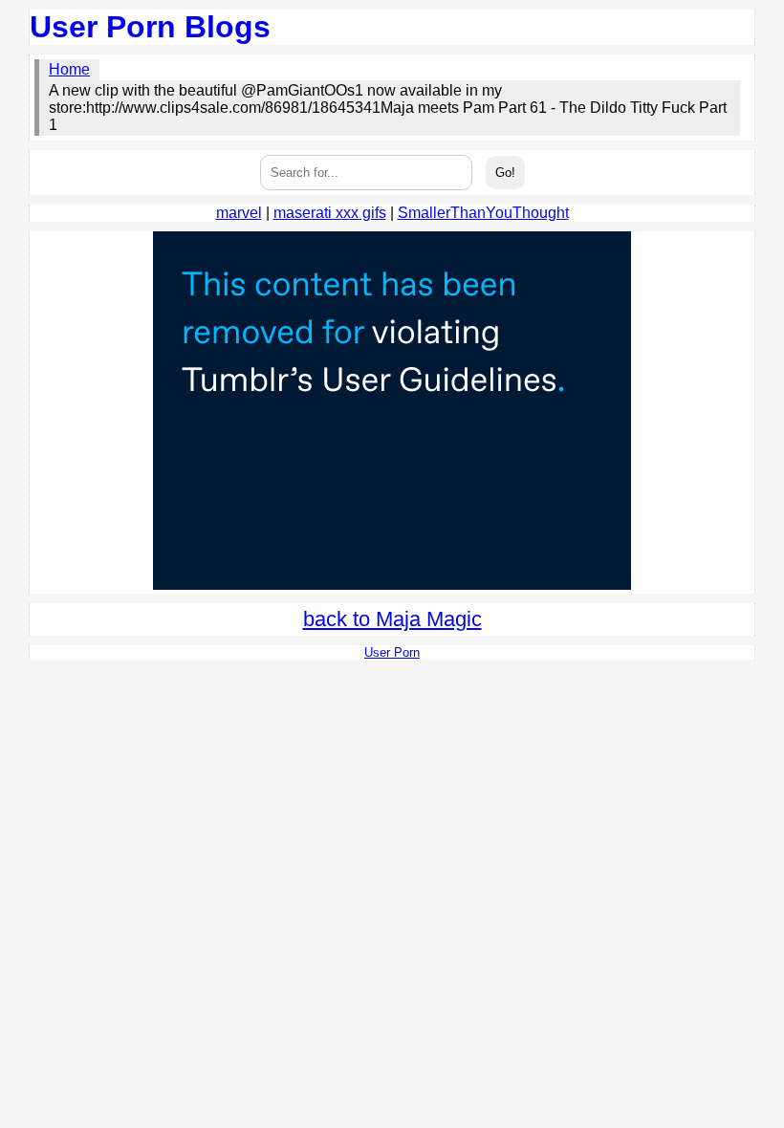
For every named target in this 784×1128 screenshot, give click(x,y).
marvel (239, 213)
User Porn (392, 652)
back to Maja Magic (392, 619)
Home (69, 69)
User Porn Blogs (150, 27)
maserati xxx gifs (329, 213)
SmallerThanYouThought (483, 213)
